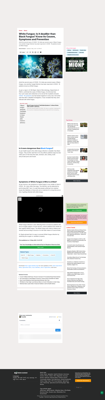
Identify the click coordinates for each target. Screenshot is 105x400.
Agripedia (50, 374)
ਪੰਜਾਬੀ (24, 377)
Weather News (83, 50)
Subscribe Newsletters (77, 222)
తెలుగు (24, 379)
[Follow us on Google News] (79, 387)
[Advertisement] (40, 135)
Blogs (46, 381)
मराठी (21, 377)
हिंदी (18, 377)
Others (42, 381)
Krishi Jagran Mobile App (31, 265)
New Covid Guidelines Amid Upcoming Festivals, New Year (35, 280)
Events (42, 376)
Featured (46, 377)
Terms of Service (47, 395)
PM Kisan (69, 50)
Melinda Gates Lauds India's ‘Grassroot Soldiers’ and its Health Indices (37, 283)
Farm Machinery (55, 379)
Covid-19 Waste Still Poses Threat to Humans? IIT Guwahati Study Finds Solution (40, 276)
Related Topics (24, 252)
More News (77, 293)
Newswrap (46, 382)
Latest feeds (70, 227)
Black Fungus (46, 148)
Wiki (55, 376)
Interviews (66, 374)
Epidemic (38, 255)
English (15, 377)
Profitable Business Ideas (72, 52)
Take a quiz (40, 247)
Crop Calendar (36, 267)
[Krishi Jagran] (20, 373)
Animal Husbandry (66, 379)
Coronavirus (45, 255)
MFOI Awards (75, 50)
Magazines (59, 376)
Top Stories (69, 120)
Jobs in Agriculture (45, 267)
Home (41, 374)
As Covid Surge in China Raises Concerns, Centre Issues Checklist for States (39, 278)
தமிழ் (27, 377)
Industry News (54, 377)
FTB (52, 381)
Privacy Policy (40, 395)
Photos (46, 376)
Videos (51, 376)
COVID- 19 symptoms (25, 95)
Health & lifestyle (58, 374)
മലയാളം (32, 377)
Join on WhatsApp (77, 210)
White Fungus (25, 257)
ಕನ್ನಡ (14, 379)
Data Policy (53, 395)
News (45, 374)
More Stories (76, 180)
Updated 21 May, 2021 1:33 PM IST (34, 48)
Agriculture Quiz (26, 267)
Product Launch (62, 377)
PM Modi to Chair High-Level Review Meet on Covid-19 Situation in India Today (40, 282)
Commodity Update (45, 379)
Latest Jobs (81, 52)
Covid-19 (23, 255)
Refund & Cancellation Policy (62, 395)
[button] (62, 196)
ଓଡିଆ (17, 379)
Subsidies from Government (73, 54)
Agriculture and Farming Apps (58, 382)
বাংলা (36, 377)
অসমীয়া (20, 379)
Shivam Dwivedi (22, 48)
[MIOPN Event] (76, 64)
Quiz (49, 381)
